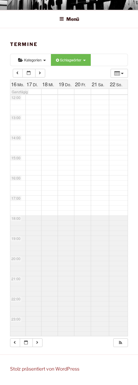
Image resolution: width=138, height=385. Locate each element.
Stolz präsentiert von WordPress (44, 369)
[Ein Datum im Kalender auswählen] (29, 73)
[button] (120, 343)
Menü (72, 19)
